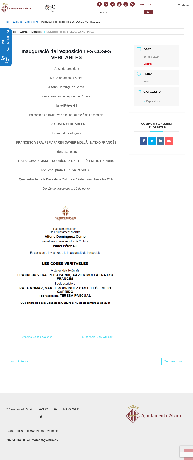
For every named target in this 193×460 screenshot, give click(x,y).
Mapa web (71, 409)
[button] (148, 12)
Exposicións (31, 21)
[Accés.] (40, 416)
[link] (142, 4)
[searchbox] (125, 12)
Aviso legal (49, 409)
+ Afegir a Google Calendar (36, 336)
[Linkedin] (160, 141)
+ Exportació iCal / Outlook (96, 336)
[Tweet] (152, 141)
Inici (8, 21)
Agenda (23, 32)
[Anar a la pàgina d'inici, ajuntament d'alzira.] (28, 8)
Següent (169, 361)
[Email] (169, 141)
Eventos (17, 21)
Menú (185, 5)
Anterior (23, 361)
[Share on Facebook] (143, 141)
